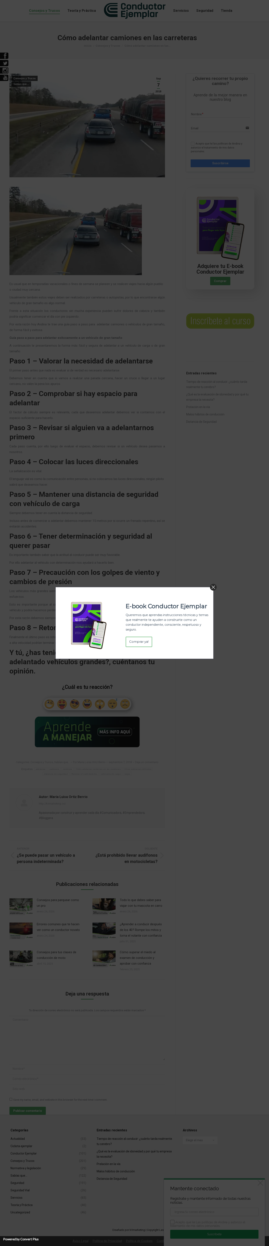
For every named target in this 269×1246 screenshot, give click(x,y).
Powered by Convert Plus (21, 1239)
